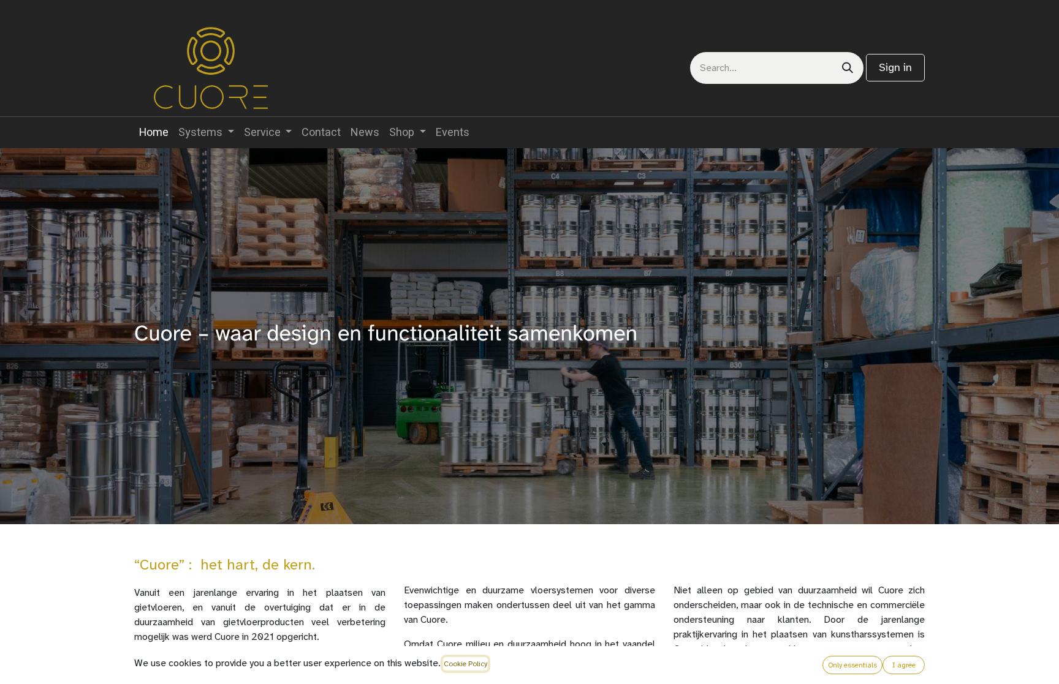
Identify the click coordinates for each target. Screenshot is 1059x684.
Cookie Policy (465, 664)
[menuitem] (153, 132)
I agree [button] (904, 665)
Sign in (895, 67)
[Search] (848, 68)
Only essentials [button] (852, 665)
